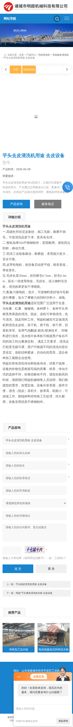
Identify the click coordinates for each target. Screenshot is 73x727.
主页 (21, 54)
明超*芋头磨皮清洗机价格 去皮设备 (34, 593)
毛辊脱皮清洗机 (60, 54)
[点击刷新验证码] (34, 549)
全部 (15, 69)
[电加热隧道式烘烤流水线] (53, 635)
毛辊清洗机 (44, 54)
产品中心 (31, 54)
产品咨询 (16, 204)
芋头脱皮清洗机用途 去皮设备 (31, 584)
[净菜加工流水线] (18, 635)
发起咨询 (63, 721)
